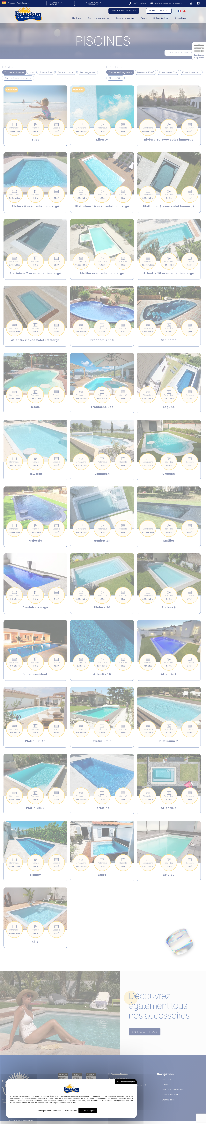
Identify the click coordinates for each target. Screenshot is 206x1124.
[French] (179, 10)
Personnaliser (71, 1110)
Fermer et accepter (126, 1082)
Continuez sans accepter (21, 1120)
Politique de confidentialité (50, 1110)
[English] (184, 10)
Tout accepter (88, 1110)
